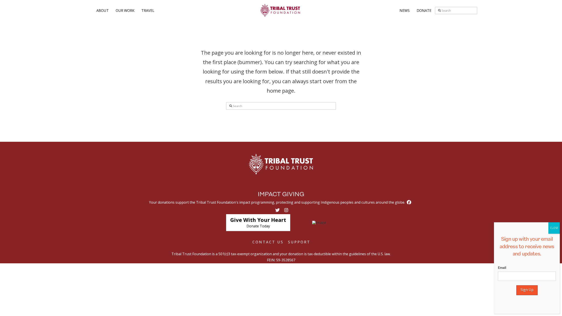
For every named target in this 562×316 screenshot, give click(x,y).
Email (502, 267)
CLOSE (554, 228)
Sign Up (527, 289)
